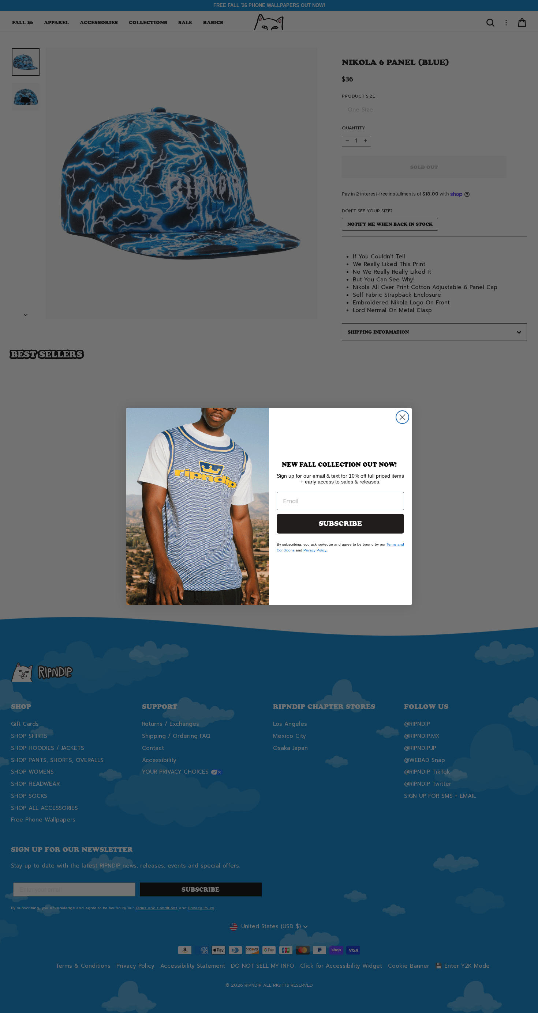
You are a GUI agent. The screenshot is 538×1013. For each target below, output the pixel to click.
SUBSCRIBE (340, 524)
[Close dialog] (402, 417)
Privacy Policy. (315, 550)
